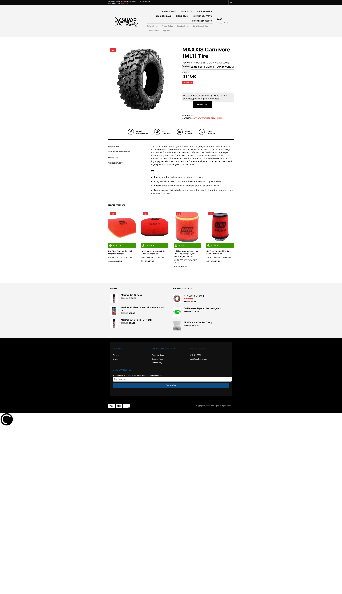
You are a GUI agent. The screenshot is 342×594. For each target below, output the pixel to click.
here (217, 113)
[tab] (127, 161)
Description (113, 161)
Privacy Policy (167, 26)
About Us (167, 31)
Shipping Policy (183, 26)
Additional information (119, 166)
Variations (186, 81)
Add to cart (202, 119)
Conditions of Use (200, 26)
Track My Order (158, 370)
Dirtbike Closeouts (202, 21)
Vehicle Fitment (115, 178)
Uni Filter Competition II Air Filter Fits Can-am (218, 267)
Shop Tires (186, 11)
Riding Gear (182, 16)
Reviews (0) (113, 172)
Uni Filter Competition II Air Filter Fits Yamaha (120, 267)
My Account (154, 31)
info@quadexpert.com (198, 374)
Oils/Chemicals (163, 16)
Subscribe (171, 400)
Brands (115, 374)
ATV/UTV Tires (204, 133)
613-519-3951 (195, 370)
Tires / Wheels (217, 133)
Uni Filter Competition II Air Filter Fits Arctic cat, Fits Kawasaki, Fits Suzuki (186, 268)
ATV (195, 133)
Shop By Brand (204, 11)
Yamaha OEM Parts (202, 16)
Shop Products (168, 11)
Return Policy (152, 26)
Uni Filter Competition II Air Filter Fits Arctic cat (153, 267)
